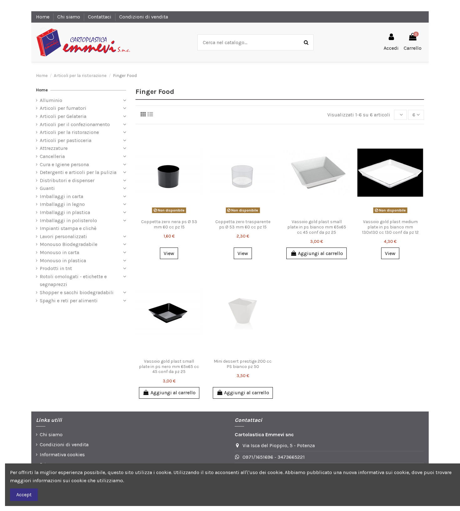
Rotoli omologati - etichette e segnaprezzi (73, 280)
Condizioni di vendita (143, 17)
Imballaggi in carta (61, 196)
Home (43, 17)
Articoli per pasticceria (65, 140)
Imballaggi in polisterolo (68, 220)
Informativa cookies (62, 454)
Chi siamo (69, 17)
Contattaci (100, 17)
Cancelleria (52, 156)
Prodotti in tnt (56, 268)
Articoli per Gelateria (63, 116)
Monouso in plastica (63, 260)
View (169, 253)
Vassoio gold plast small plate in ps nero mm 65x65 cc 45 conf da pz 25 (169, 367)
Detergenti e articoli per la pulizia (78, 172)
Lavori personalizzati (63, 236)
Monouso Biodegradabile (68, 244)
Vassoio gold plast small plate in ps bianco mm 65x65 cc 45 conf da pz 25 (316, 227)
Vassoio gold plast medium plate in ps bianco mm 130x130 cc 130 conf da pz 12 (390, 227)
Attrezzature (54, 148)
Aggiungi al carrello (320, 253)
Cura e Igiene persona (64, 164)
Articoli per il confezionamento (75, 124)
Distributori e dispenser (67, 180)
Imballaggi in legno (62, 204)
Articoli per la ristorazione (69, 132)
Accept (24, 495)
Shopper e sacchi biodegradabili (77, 292)
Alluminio (51, 100)
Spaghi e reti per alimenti (69, 301)
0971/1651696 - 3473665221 (274, 457)
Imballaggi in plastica (65, 212)
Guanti (47, 188)
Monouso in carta (59, 252)
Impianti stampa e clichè (68, 228)
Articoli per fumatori (63, 108)
